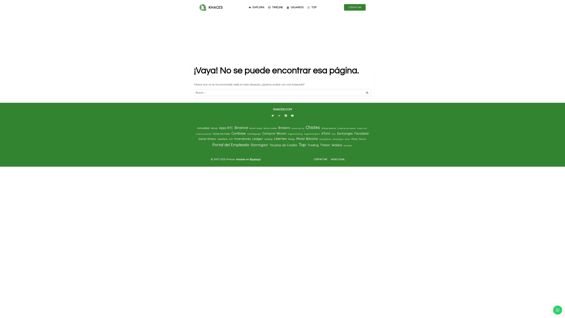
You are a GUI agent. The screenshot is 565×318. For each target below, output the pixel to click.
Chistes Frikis (362, 128)
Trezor (325, 145)
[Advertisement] (282, 37)
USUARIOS (297, 7)
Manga (291, 139)
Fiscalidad (361, 133)
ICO (231, 139)
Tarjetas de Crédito (283, 145)
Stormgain (259, 145)
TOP (314, 7)
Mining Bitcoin (325, 139)
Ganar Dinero (207, 139)
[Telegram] (279, 115)
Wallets (336, 145)
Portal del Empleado (230, 144)
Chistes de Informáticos (346, 128)
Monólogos (338, 139)
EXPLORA (258, 7)
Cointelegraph (254, 133)
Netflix (347, 139)
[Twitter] (272, 115)
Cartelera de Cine (297, 128)
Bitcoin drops (255, 128)
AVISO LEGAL (338, 159)
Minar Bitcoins (307, 139)
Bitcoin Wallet (270, 128)
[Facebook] (285, 115)
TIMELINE (277, 7)
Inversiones (242, 139)
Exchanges (345, 133)
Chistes (313, 127)
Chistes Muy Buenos (203, 134)
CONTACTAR (354, 7)
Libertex (280, 139)
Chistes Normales (221, 133)
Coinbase (238, 133)
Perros (362, 139)
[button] (557, 310)
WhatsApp (348, 146)
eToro (325, 133)
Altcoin (214, 128)
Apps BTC (226, 128)
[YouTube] (292, 115)
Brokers (284, 128)
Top (302, 144)
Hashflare (222, 139)
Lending (268, 139)
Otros (354, 139)
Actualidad (203, 128)
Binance (241, 127)
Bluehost (255, 159)
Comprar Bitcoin (274, 133)
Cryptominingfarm (312, 134)
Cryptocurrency (295, 133)
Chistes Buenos (328, 128)
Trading (313, 145)
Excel (334, 134)
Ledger (257, 139)
